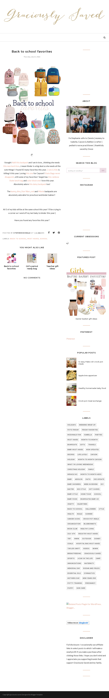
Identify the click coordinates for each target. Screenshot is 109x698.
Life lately (82, 454)
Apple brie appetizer (87, 375)
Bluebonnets (90, 524)
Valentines (82, 504)
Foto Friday (73, 430)
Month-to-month (89, 440)
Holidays (72, 425)
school (43, 239)
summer (89, 514)
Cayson (94, 454)
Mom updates (92, 449)
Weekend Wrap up (87, 425)
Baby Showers (74, 484)
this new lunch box (11, 166)
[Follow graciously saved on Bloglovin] (77, 624)
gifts (82, 445)
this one (29, 173)
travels (92, 445)
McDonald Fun (74, 435)
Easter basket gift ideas (86, 319)
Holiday (71, 459)
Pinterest (70, 339)
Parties (98, 435)
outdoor (86, 539)
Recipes (71, 454)
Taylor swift (74, 548)
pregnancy (90, 583)
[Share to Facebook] (49, 233)
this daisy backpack (37, 184)
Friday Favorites (90, 430)
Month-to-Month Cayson (90, 459)
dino (19, 191)
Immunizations (74, 563)
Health (71, 514)
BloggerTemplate (37, 694)
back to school (18, 239)
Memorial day (74, 568)
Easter (71, 489)
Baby (70, 479)
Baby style (73, 494)
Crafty (71, 504)
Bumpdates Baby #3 (90, 499)
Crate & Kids (52, 169)
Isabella (88, 435)
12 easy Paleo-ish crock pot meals (90, 363)
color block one (33, 180)
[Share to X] (54, 233)
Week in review (91, 484)
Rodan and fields (91, 568)
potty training (75, 583)
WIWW (95, 548)
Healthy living (87, 529)
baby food (72, 499)
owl (32, 191)
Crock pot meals (91, 519)
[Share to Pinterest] (59, 233)
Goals (70, 543)
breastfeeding (74, 553)
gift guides (94, 489)
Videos (86, 548)
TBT (69, 539)
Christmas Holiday (76, 469)
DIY (102, 484)
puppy (70, 588)
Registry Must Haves (88, 534)
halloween (91, 509)
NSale (79, 514)
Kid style (81, 489)
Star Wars (25, 191)
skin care (81, 588)
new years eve (89, 578)
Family (91, 469)
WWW (76, 539)
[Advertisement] (32, 364)
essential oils (74, 573)
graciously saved (92, 553)
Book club (72, 529)
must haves (33, 239)
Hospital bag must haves (88, 543)
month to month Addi (91, 474)
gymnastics (89, 573)
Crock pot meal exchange (90, 401)
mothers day (74, 578)
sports (71, 558)
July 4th (71, 534)
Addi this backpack (20, 162)
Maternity (89, 563)
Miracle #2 (72, 474)
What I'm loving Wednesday (80, 464)
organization (74, 524)
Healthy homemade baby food (92, 388)
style (101, 509)
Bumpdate (72, 445)
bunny (13, 191)
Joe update (99, 479)
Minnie (41, 191)
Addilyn (78, 479)
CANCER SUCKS (74, 519)
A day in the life (85, 558)
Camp (98, 558)
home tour (86, 494)
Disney (97, 539)
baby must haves (75, 449)
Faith (88, 479)
